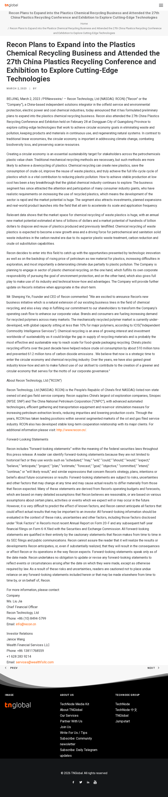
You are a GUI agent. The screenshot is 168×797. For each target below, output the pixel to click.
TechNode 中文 (126, 710)
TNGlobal (121, 715)
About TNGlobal (71, 710)
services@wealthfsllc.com (35, 662)
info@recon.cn (26, 624)
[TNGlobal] (11, 5)
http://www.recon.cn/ (71, 430)
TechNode (122, 704)
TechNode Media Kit (74, 704)
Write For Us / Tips (73, 733)
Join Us (65, 727)
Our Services (69, 715)
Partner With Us (71, 721)
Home (84, 23)
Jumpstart (122, 721)
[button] (161, 5)
